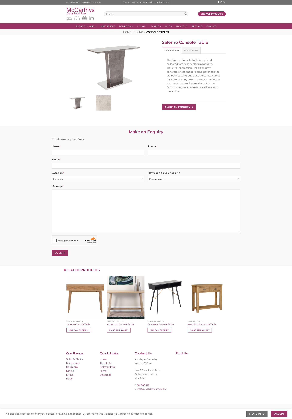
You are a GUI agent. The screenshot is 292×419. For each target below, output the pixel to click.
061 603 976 (143, 385)
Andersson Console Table (120, 324)
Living (141, 26)
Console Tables (157, 32)
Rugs (168, 26)
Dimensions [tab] (191, 50)
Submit (60, 252)
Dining (155, 26)
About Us (182, 26)
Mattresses (108, 26)
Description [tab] (171, 50)
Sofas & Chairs (85, 26)
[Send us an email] (221, 2)
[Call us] (224, 2)
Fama (103, 370)
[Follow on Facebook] (218, 2)
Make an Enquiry (78, 330)
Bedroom (125, 26)
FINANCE (211, 26)
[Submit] (185, 14)
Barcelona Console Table (161, 324)
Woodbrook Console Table (202, 324)
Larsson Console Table (78, 324)
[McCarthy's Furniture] (82, 14)
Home (127, 32)
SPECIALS (196, 26)
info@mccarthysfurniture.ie (151, 389)
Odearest (105, 374)
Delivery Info (107, 366)
